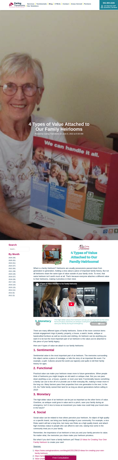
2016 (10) (12, 285)
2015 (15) (12, 287)
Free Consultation (60, 458)
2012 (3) (12, 295)
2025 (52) (12, 260)
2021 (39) (12, 271)
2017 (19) (12, 282)
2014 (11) (12, 290)
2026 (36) (12, 258)
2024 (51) (12, 263)
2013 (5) (12, 293)
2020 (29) (12, 274)
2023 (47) (12, 266)
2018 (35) (12, 279)
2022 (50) (12, 268)
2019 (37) (12, 276)
